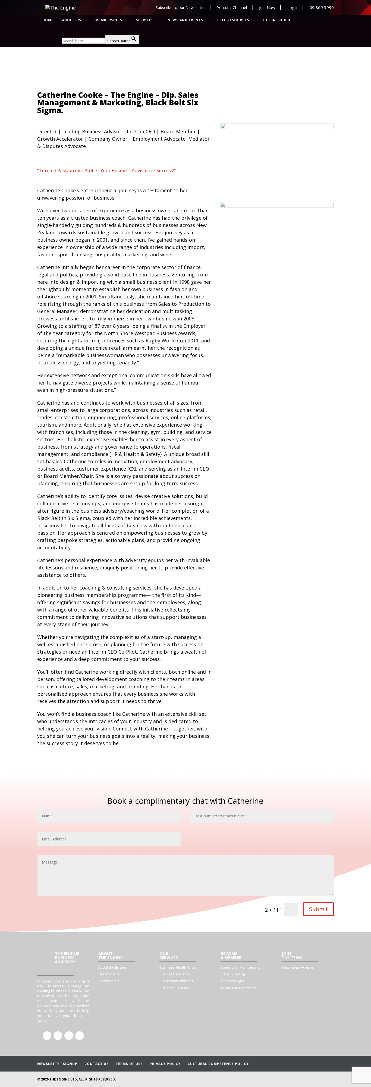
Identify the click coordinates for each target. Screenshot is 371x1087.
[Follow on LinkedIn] (58, 1035)
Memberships (108, 20)
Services (144, 20)
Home (48, 20)
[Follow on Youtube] (79, 1035)
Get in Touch (276, 20)
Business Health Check (178, 967)
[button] (89, 31)
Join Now (267, 7)
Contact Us (96, 1063)
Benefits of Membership (240, 967)
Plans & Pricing (233, 974)
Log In (292, 7)
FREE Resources (233, 20)
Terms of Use (129, 1063)
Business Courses (174, 987)
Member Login (232, 980)
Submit (318, 909)
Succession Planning (176, 980)
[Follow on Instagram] (68, 1035)
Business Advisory (174, 974)
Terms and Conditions (239, 987)
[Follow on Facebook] (47, 1035)
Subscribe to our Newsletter (180, 7)
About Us (71, 20)
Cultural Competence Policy (218, 1063)
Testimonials (108, 980)
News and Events (185, 20)
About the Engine (112, 967)
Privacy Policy (165, 1063)
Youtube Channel (232, 7)
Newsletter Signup (57, 1063)
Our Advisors (109, 974)
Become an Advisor (297, 967)
